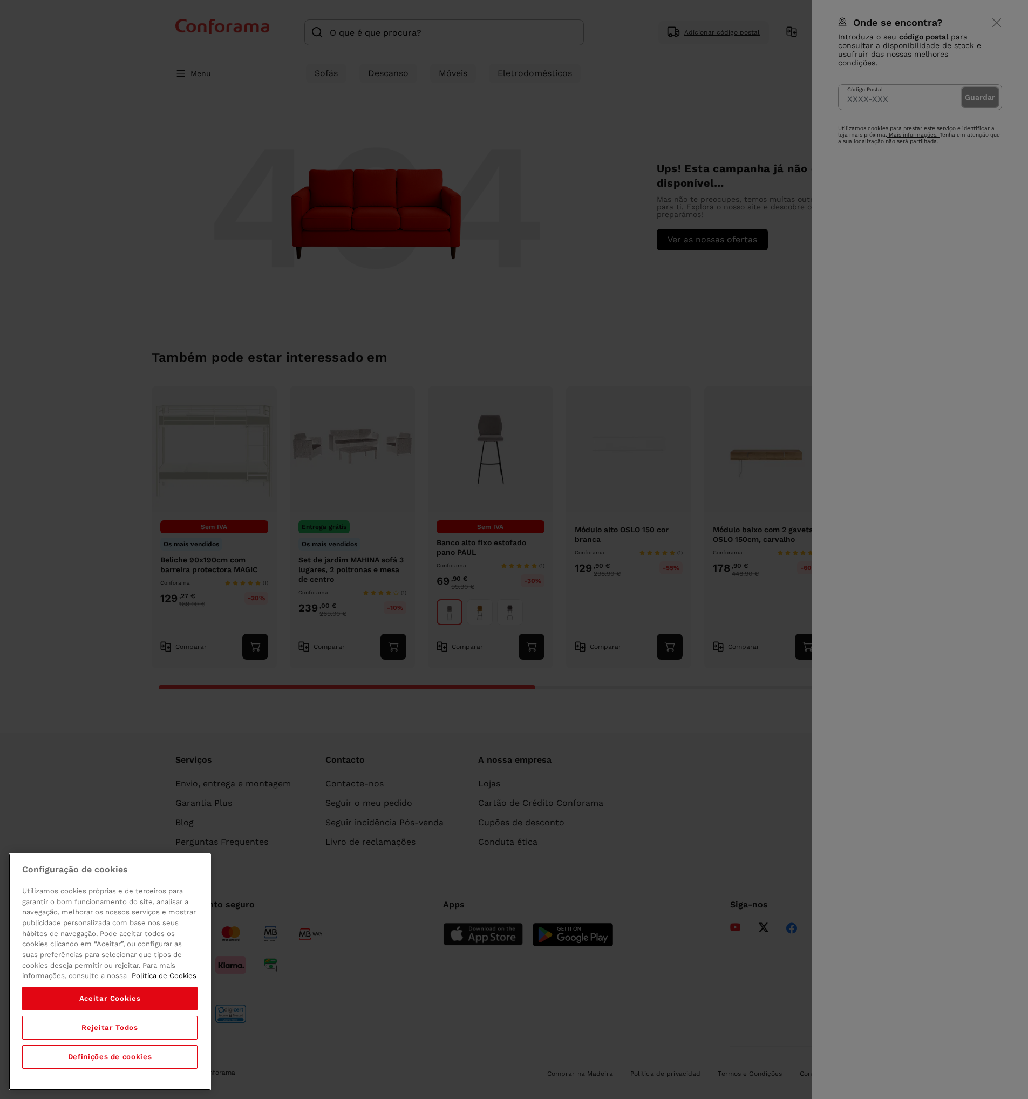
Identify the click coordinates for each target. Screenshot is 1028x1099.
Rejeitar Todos (109, 1027)
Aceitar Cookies (110, 998)
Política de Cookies (164, 976)
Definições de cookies (110, 1057)
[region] (110, 971)
